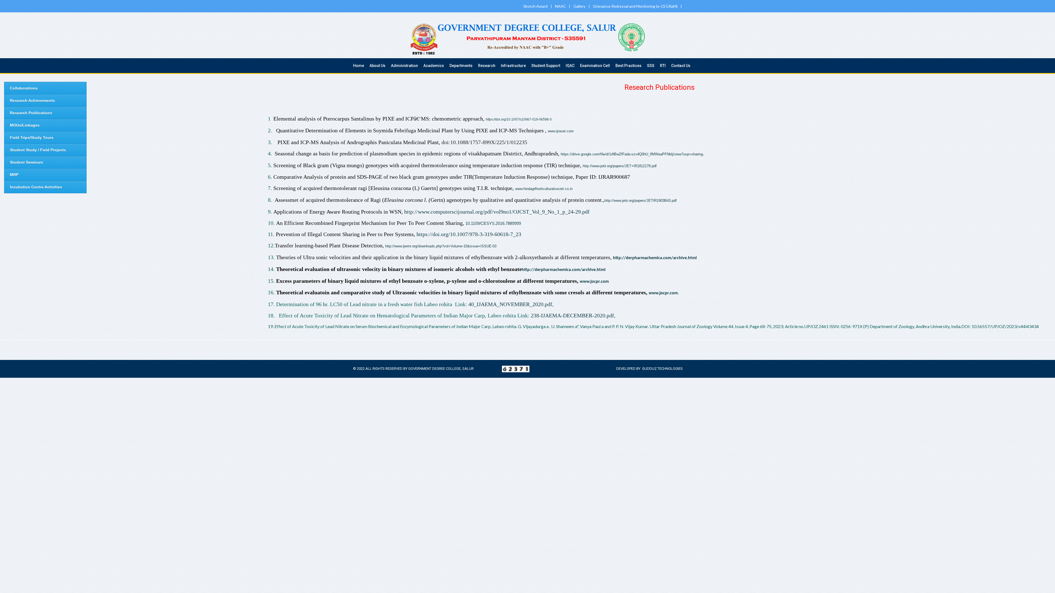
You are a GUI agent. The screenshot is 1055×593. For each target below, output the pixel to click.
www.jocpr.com (594, 281)
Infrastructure (513, 65)
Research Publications (31, 113)
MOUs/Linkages (25, 125)
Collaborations (24, 88)
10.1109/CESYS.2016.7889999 (493, 223)
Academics (433, 65)
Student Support (545, 65)
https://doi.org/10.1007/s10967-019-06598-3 (519, 119)
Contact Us (680, 65)
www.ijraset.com (561, 131)
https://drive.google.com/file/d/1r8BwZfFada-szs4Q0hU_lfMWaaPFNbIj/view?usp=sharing (632, 154)
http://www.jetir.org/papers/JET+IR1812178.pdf (620, 166)
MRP (14, 174)
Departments (461, 65)
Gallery (579, 6)
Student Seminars (26, 162)
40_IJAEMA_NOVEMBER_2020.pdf (510, 304)
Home (358, 65)
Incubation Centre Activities (36, 187)
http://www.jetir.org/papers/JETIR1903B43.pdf (640, 200)
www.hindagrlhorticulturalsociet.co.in (544, 189)
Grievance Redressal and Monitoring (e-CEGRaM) (635, 6)
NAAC (561, 6)
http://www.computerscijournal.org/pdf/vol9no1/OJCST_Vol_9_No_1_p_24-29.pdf (497, 212)
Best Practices (628, 65)
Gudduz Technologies (662, 369)
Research (486, 65)
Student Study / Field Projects (38, 150)
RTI (663, 65)
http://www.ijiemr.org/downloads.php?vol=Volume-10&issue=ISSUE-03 (440, 246)
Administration (404, 65)
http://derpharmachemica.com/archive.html (655, 258)
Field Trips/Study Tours (32, 137)
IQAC (570, 65)
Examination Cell (595, 65)
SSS (650, 65)
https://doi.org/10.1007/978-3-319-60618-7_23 (469, 234)
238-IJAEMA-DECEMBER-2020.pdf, (574, 315)
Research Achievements (32, 100)
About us (377, 65)
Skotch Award (535, 6)
